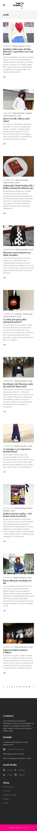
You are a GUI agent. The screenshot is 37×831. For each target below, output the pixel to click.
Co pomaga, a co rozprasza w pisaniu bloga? (17, 450)
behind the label (18, 113)
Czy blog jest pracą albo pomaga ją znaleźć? (14, 320)
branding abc (28, 314)
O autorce (6, 791)
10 (29, 687)
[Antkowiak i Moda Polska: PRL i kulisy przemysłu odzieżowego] (18, 166)
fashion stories (8, 182)
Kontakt (6, 803)
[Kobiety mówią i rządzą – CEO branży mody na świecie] (18, 494)
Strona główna (8, 787)
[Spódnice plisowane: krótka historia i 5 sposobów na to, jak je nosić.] (18, 32)
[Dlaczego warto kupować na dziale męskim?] (18, 235)
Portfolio (6, 799)
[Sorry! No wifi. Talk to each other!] (18, 99)
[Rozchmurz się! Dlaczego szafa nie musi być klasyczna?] (18, 367)
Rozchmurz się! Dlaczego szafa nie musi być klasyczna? (18, 385)
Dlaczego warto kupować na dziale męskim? (17, 253)
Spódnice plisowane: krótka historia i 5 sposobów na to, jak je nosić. (18, 51)
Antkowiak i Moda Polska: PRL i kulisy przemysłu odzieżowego (18, 186)
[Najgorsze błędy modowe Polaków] (18, 633)
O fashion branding (9, 795)
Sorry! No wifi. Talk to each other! (16, 119)
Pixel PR (25, 827)
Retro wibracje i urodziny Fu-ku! (17, 581)
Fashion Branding (19, 46)
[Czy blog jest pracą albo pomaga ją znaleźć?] (18, 300)
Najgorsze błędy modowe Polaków (15, 651)
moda (28, 46)
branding (28, 113)
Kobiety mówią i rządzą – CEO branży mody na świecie (17, 514)
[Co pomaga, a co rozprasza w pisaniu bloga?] (18, 433)
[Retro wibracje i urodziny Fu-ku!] (18, 563)
